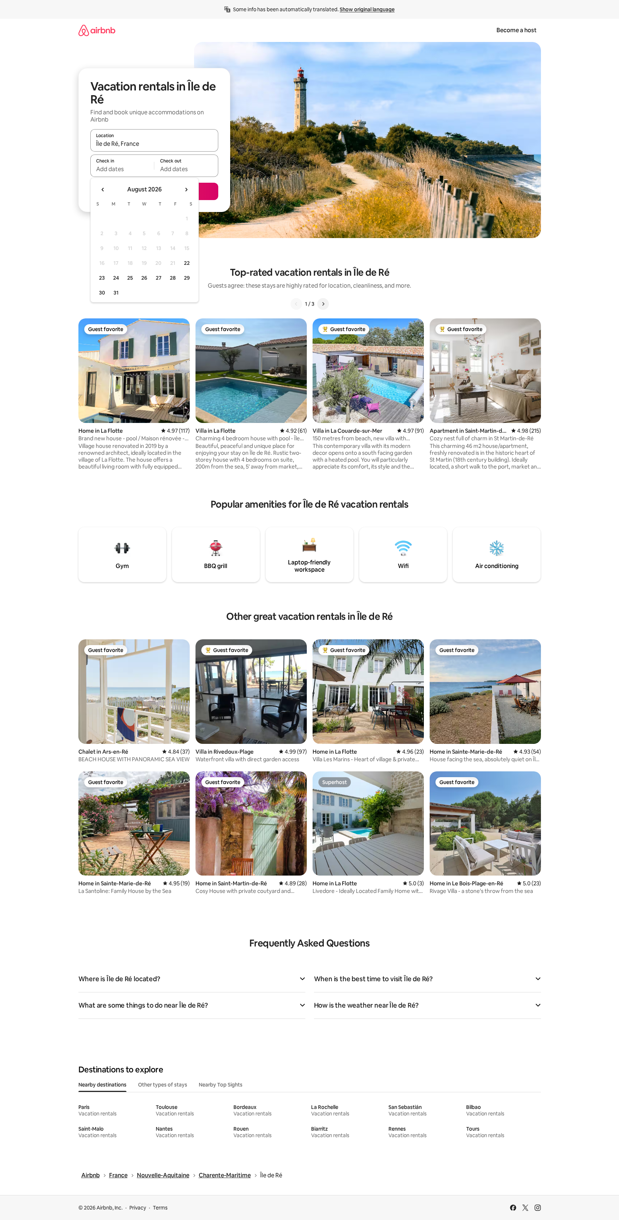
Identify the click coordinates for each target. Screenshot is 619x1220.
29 (187, 278)
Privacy (137, 1207)
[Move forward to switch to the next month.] (186, 189)
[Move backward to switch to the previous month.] (103, 189)
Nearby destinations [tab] (102, 1084)
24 (116, 278)
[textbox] (122, 169)
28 (173, 278)
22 (187, 263)
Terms (160, 1207)
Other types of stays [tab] (162, 1084)
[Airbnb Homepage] (96, 30)
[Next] (323, 304)
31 (116, 292)
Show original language (367, 9)
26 (144, 278)
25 (130, 278)
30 (102, 292)
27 (159, 278)
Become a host (517, 30)
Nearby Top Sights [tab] (220, 1084)
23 (102, 278)
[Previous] (296, 304)
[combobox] (154, 143)
